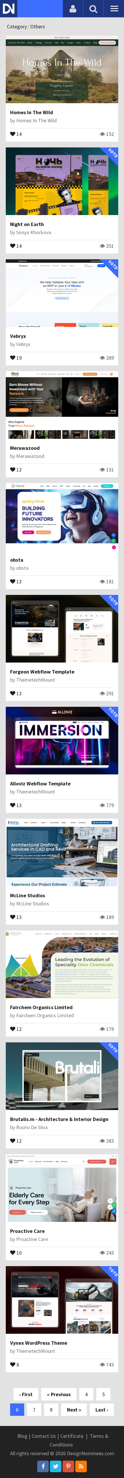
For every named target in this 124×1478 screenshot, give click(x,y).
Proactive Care (27, 1231)
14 (18, 133)
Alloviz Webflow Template (40, 783)
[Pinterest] (68, 1466)
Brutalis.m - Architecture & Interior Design (59, 1119)
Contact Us (44, 1436)
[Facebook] (43, 1466)
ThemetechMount (35, 679)
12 (18, 469)
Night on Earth (27, 224)
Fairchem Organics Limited (41, 1007)
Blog (22, 1436)
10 (18, 1252)
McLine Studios (27, 895)
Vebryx (18, 336)
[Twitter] (55, 1466)
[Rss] (81, 1466)
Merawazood (25, 448)
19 (18, 357)
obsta (16, 559)
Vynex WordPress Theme (38, 1343)
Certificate (71, 1436)
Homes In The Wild (31, 112)
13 (18, 805)
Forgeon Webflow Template (42, 671)
